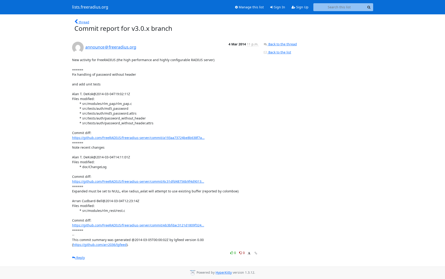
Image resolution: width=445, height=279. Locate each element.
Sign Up (301, 7)
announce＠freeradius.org (110, 47)
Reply (80, 257)
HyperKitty (224, 272)
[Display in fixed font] (249, 253)
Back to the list (279, 52)
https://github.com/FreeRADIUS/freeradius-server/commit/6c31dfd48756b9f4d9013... (138, 181)
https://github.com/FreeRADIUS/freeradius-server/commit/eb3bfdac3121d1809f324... (138, 225)
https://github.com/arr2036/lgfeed (100, 244)
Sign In (279, 7)
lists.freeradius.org (90, 7)
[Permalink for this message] (255, 253)
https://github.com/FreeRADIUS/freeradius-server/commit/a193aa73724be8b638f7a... (138, 137)
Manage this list (251, 7)
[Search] (369, 7)
